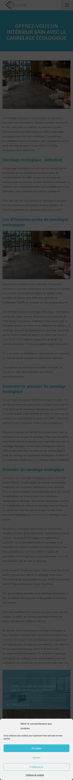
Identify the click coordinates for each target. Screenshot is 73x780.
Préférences (36, 767)
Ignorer (36, 757)
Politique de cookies (35, 775)
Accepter (37, 748)
